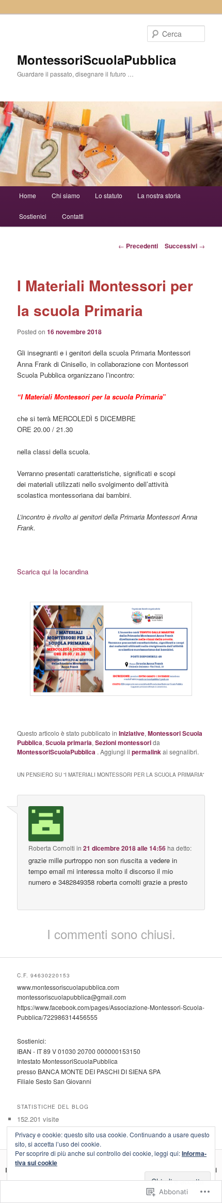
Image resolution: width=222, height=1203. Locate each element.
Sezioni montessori (123, 742)
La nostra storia (159, 195)
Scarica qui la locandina (52, 571)
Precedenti (138, 245)
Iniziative (132, 733)
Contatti (73, 216)
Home (27, 195)
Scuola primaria (68, 742)
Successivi (185, 245)
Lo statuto (108, 195)
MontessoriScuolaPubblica (96, 59)
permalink (146, 751)
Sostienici (32, 216)
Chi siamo (66, 195)
